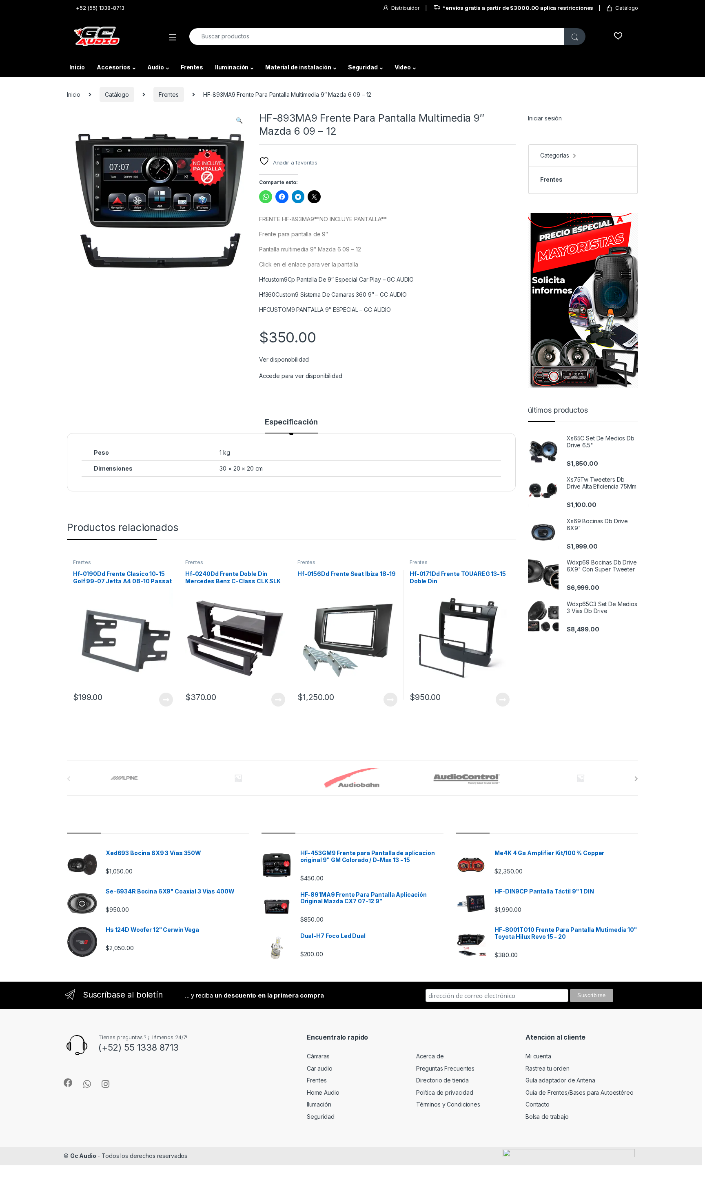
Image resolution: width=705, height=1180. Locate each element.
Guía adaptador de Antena (560, 1080)
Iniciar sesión (545, 118)
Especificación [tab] (291, 422)
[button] (239, 120)
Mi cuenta (538, 1056)
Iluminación (231, 67)
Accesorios (114, 67)
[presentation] (636, 779)
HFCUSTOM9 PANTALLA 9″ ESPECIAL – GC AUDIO (325, 309)
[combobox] (377, 36)
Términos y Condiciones (448, 1104)
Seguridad (363, 67)
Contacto (537, 1104)
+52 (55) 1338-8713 (100, 7)
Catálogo (626, 7)
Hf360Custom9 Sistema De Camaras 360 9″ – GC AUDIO (333, 294)
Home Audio (323, 1092)
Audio (155, 67)
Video (403, 67)
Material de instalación (298, 67)
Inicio (77, 67)
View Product (162, 700)
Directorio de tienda (442, 1080)
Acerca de (430, 1056)
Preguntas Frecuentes (445, 1068)
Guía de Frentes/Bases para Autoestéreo (579, 1092)
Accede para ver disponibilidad (300, 375)
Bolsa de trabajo (547, 1116)
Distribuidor (405, 7)
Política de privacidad (444, 1092)
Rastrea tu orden (547, 1068)
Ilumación (319, 1104)
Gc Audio (83, 1155)
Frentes (192, 67)
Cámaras (318, 1056)
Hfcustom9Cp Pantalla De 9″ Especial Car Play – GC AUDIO (336, 279)
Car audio (320, 1068)
